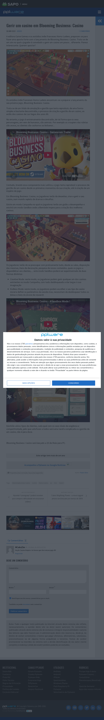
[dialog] (52, 360)
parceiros (29, 344)
